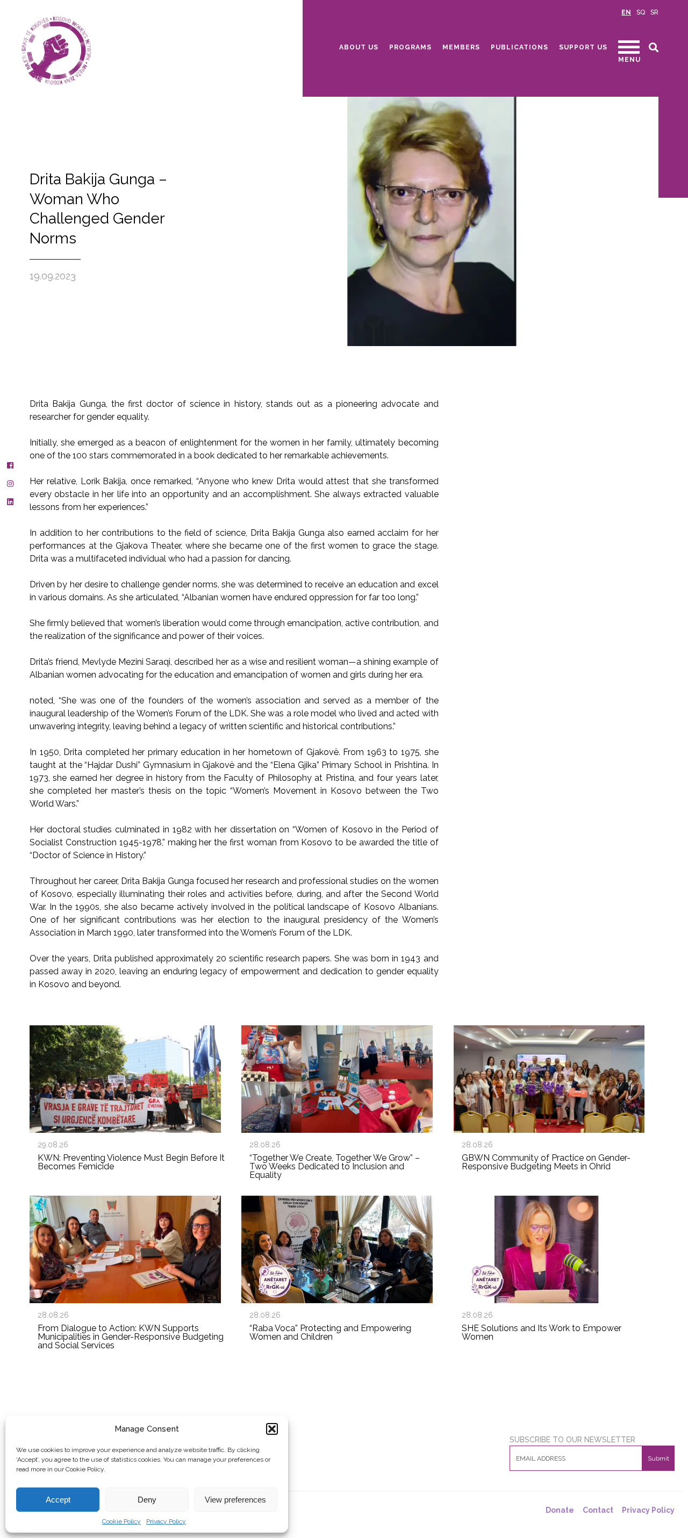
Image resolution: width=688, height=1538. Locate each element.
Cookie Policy (121, 1521)
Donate (560, 1510)
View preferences (235, 1499)
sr (654, 12)
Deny (147, 1499)
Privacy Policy (166, 1521)
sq (640, 12)
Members (461, 47)
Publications (519, 47)
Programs (410, 47)
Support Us (583, 47)
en (626, 12)
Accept (58, 1499)
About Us (358, 47)
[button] (272, 1429)
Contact (598, 1510)
